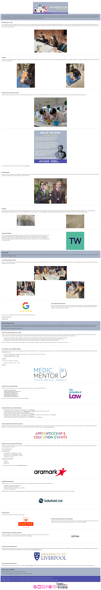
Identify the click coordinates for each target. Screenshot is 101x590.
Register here (4, 358)
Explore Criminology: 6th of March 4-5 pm (11, 396)
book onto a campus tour (29, 565)
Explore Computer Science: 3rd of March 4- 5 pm (12, 391)
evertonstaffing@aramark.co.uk (22, 465)
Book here (32, 409)
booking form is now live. (37, 549)
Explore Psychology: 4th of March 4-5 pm (11, 393)
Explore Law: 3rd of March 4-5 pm (10, 390)
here (23, 514)
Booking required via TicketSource (30, 411)
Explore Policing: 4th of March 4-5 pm (10, 392)
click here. (28, 165)
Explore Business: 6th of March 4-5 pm (10, 395)
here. (73, 491)
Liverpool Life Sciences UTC (7, 316)
